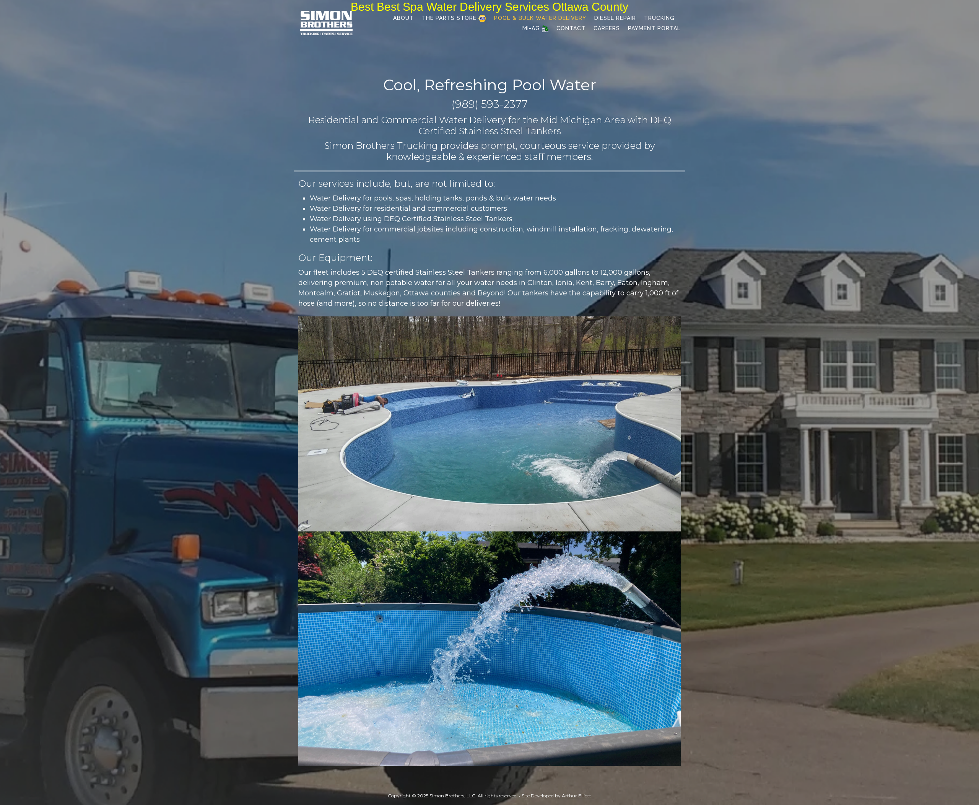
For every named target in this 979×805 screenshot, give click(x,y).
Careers (607, 28)
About (403, 18)
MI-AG (532, 28)
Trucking (659, 18)
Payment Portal (654, 28)
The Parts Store (450, 18)
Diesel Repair (615, 18)
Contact (570, 28)
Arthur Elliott (576, 795)
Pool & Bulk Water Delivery (540, 18)
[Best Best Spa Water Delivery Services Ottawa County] (326, 22)
